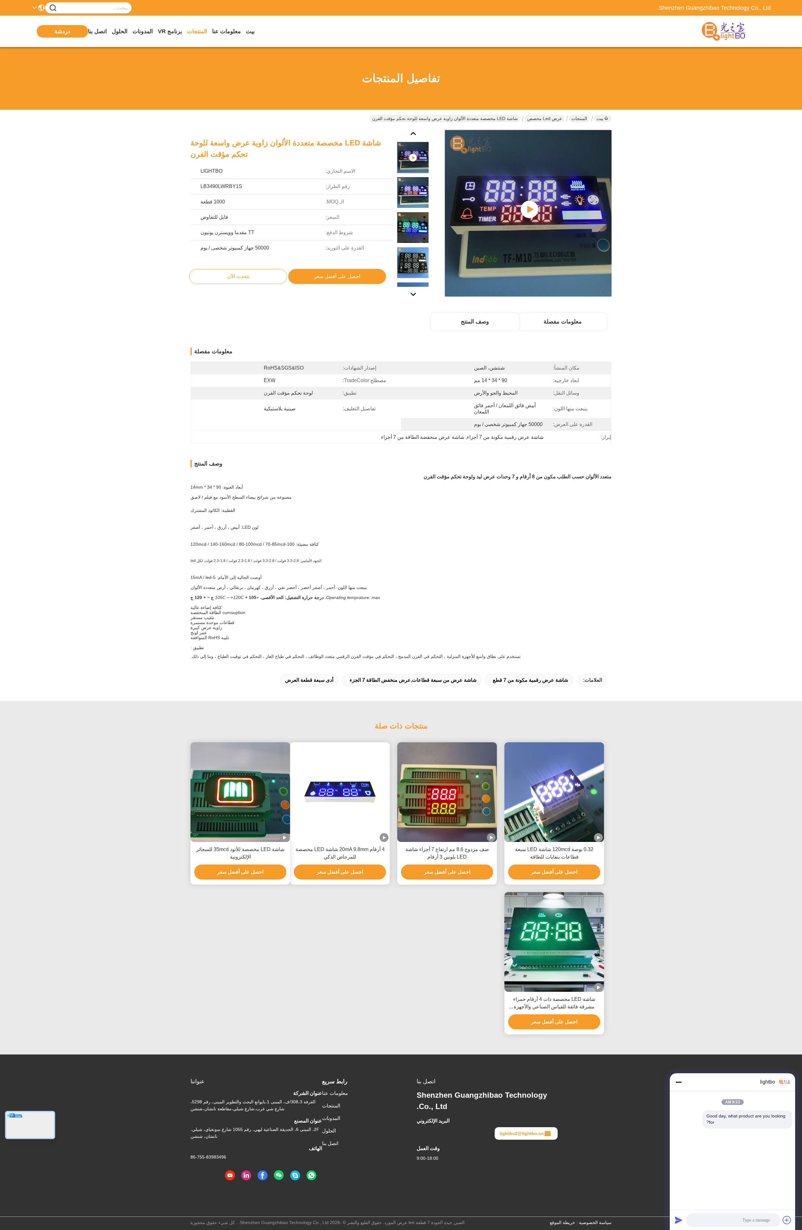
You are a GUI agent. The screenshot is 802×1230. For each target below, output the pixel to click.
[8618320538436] (311, 1175)
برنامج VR (170, 31)
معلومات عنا (226, 31)
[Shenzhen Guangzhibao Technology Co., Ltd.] (736, 31)
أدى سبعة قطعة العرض (309, 680)
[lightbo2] (295, 1175)
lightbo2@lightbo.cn (522, 1133)
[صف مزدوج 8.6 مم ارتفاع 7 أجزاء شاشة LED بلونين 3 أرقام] (447, 792)
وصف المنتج (475, 321)
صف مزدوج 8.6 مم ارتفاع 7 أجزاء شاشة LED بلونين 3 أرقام (447, 853)
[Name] (53, 8)
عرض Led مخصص (544, 118)
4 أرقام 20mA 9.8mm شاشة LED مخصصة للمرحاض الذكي (340, 853)
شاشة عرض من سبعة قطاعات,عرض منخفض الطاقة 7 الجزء (413, 680)
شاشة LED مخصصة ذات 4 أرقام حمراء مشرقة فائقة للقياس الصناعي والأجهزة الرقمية (554, 1003)
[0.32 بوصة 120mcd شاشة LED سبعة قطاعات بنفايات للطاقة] (554, 792)
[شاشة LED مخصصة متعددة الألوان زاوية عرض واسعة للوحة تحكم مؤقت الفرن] (528, 213)
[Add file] (787, 1220)
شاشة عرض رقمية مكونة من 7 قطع (530, 680)
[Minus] (678, 1082)
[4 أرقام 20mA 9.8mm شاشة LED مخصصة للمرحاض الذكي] (340, 792)
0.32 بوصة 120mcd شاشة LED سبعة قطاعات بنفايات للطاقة (554, 853)
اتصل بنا (97, 31)
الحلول (120, 31)
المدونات (143, 31)
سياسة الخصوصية (595, 1222)
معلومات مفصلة (563, 321)
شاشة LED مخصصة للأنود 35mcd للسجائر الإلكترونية (240, 853)
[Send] (679, 1220)
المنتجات (197, 31)
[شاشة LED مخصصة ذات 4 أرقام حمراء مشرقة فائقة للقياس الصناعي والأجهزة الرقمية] (554, 942)
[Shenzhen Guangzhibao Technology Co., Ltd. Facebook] (262, 1175)
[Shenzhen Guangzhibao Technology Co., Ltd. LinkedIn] (246, 1175)
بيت (250, 31)
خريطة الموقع (562, 1222)
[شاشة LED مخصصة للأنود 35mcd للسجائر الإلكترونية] (240, 792)
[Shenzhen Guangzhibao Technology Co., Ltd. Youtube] (230, 1175)
